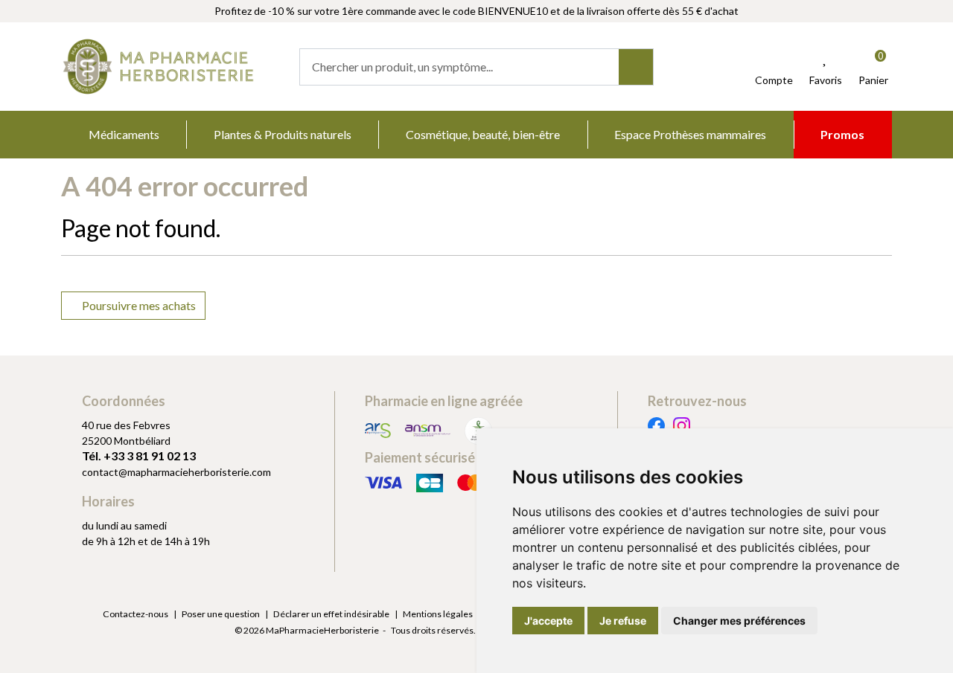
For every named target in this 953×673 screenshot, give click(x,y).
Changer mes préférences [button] (739, 620)
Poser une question (221, 613)
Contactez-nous (135, 613)
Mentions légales (438, 613)
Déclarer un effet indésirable (331, 613)
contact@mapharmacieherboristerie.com (176, 472)
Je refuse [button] (622, 620)
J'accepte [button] (548, 620)
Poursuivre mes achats (138, 305)
